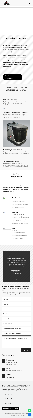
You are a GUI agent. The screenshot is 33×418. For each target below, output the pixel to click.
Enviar (26, 350)
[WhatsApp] (29, 410)
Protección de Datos (10, 408)
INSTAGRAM (8, 398)
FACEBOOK (8, 394)
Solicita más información (9, 77)
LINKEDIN (8, 403)
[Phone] (29, 414)
